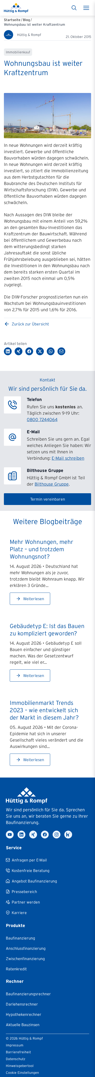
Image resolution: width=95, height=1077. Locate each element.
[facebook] (45, 834)
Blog (26, 20)
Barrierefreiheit (18, 1052)
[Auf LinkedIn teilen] (8, 351)
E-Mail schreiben (68, 458)
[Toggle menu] (86, 8)
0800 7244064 (42, 419)
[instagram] (56, 834)
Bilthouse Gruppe (52, 484)
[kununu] (68, 834)
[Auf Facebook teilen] (29, 351)
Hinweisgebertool (20, 1066)
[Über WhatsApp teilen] (51, 351)
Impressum (14, 1045)
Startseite (12, 20)
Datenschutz (15, 1059)
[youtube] (10, 834)
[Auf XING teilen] (18, 351)
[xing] (33, 834)
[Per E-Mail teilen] (61, 351)
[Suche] (74, 7)
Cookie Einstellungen (22, 1073)
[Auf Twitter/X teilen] (40, 351)
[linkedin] (21, 834)
